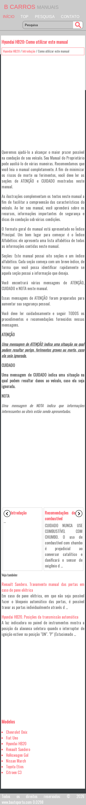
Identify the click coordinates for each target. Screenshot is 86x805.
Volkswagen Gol (17, 755)
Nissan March (16, 761)
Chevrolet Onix (16, 732)
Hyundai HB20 (11, 51)
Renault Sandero (18, 749)
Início (8, 17)
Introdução (28, 51)
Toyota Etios (15, 766)
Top (24, 17)
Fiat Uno (12, 738)
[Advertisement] (43, 100)
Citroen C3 (14, 772)
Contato (70, 17)
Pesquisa (45, 17)
